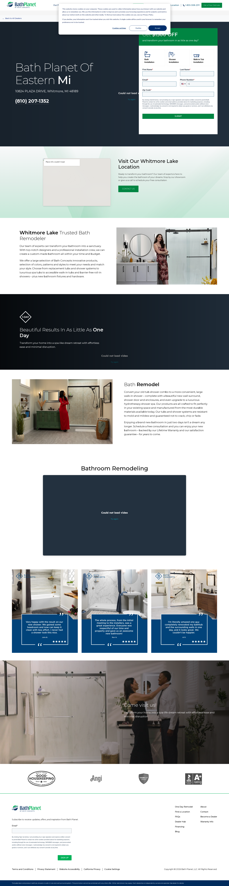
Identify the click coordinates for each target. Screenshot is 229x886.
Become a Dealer (208, 817)
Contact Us (128, 189)
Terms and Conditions (22, 869)
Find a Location (182, 812)
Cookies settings (119, 28)
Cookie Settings (112, 869)
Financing (179, 827)
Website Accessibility (69, 869)
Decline (138, 28)
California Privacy (92, 869)
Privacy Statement (46, 869)
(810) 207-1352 (32, 101)
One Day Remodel (184, 807)
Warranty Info (206, 822)
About (203, 807)
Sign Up (65, 858)
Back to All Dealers (12, 18)
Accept (157, 28)
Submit (178, 116)
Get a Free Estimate (211, 5)
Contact (204, 812)
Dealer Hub (180, 822)
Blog (177, 831)
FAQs (177, 817)
